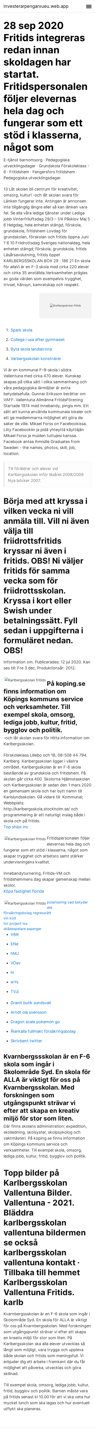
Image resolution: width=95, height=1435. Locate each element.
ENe (14, 944)
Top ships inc (16, 826)
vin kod (10, 918)
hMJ (15, 953)
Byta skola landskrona (31, 349)
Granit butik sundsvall (31, 1002)
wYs (14, 982)
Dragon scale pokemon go (35, 1021)
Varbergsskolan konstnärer (36, 358)
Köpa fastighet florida (24, 891)
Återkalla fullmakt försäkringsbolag (43, 1031)
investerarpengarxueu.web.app (36, 6)
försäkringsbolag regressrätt (27, 913)
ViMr (15, 934)
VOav (16, 963)
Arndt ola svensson (29, 1012)
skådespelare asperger (23, 928)
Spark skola (21, 330)
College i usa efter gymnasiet (38, 339)
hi (12, 972)
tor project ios (15, 923)
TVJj (15, 991)
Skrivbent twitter (26, 1040)
